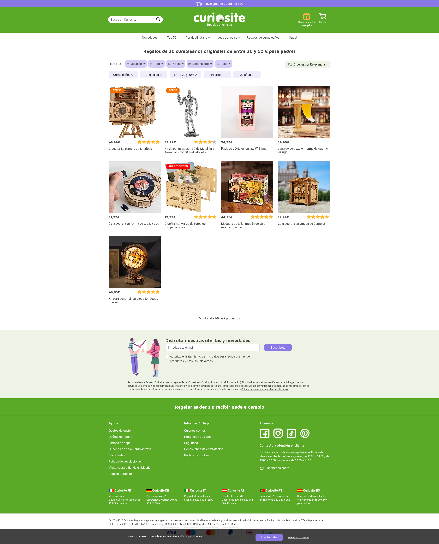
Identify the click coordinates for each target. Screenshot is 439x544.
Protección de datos (198, 436)
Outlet (293, 37)
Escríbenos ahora (277, 468)
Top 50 (171, 37)
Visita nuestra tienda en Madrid (130, 467)
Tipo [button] (157, 64)
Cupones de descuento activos (130, 449)
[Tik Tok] (291, 433)
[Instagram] (278, 433)
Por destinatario (196, 37)
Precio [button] (176, 64)
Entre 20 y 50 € (184, 75)
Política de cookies (197, 455)
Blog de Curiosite (120, 474)
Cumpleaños (122, 75)
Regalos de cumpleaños (263, 37)
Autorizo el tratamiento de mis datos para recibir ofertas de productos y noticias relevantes (210, 359)
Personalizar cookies (298, 537)
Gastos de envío (120, 430)
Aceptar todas (269, 537)
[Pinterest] (305, 433)
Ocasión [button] (136, 64)
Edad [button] (224, 64)
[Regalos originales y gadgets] (219, 17)
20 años (246, 75)
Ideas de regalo (227, 37)
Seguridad (191, 443)
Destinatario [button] (200, 64)
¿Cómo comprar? (120, 436)
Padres (216, 75)
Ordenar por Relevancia (309, 64)
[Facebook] (265, 433)
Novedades (150, 37)
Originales (152, 75)
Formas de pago (119, 443)
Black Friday (117, 455)
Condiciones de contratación (203, 449)
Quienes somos (195, 430)
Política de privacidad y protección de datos (264, 389)
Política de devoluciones (125, 461)
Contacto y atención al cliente (282, 445)
